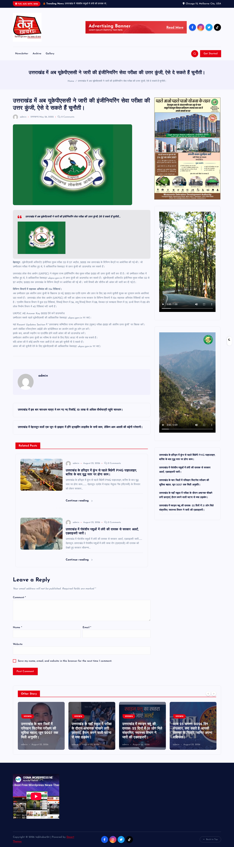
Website (18, 644)
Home (71, 81)
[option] (41, 726)
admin (23, 117)
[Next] (213, 693)
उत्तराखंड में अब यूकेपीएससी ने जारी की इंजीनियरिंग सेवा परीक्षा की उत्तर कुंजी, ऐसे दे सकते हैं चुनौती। (122, 81)
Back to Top (212, 839)
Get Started (211, 53)
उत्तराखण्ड (34, 117)
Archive (37, 53)
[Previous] (208, 693)
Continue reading (78, 500)
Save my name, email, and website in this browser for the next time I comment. (65, 661)
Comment (19, 597)
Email (87, 627)
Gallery (50, 53)
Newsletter (21, 53)
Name (17, 627)
